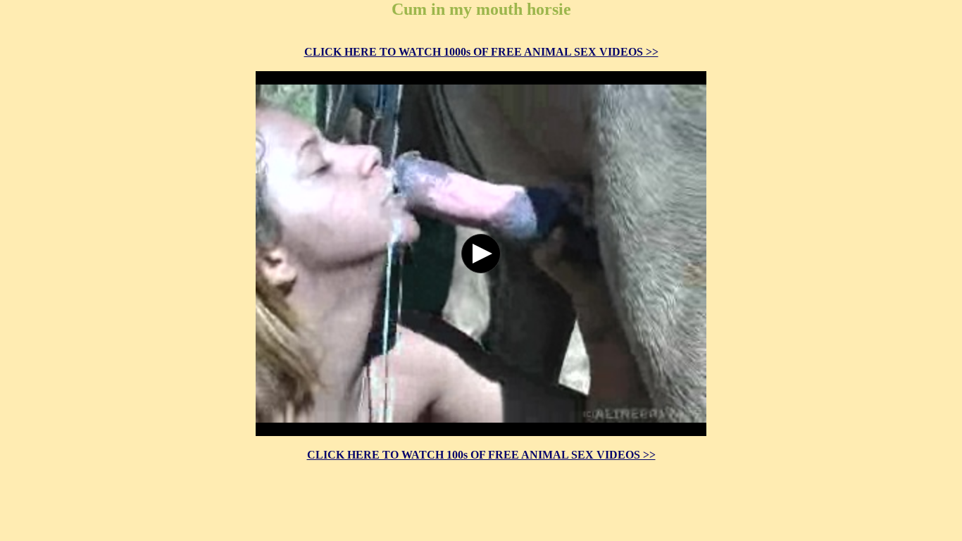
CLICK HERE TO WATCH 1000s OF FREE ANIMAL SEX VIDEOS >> (481, 52)
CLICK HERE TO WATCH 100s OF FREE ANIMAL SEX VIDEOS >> (481, 455)
